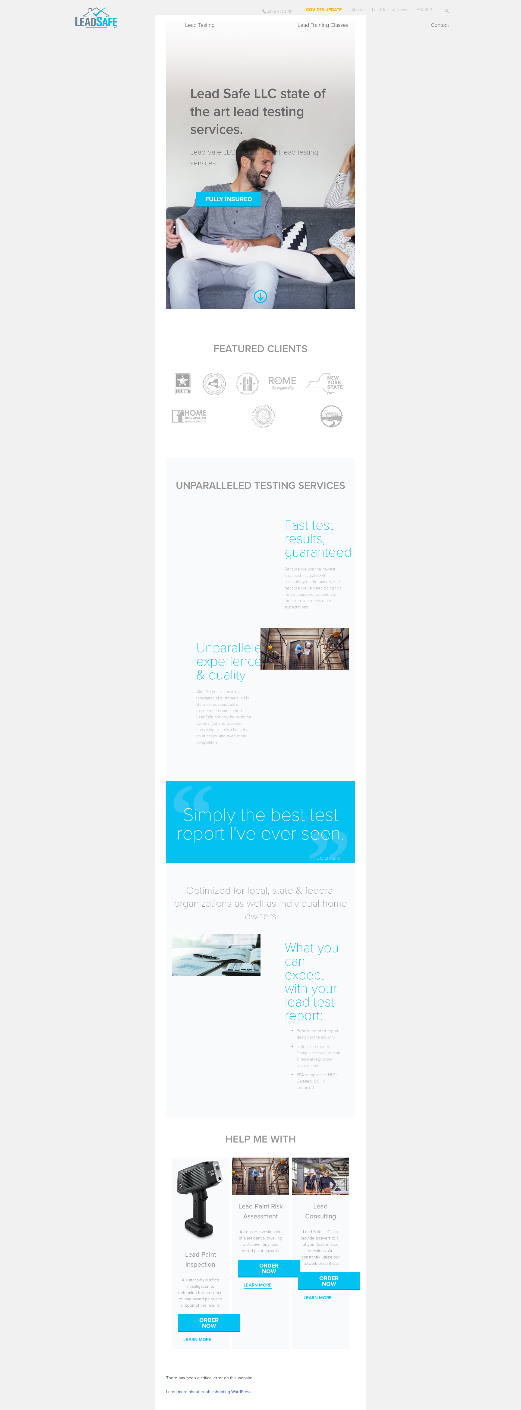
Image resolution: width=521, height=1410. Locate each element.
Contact (440, 24)
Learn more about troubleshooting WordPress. (209, 1392)
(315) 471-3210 (280, 11)
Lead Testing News (389, 9)
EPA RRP (424, 9)
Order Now (209, 1323)
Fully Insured (228, 199)
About (356, 9)
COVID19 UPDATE (324, 10)
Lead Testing (200, 24)
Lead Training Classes (323, 24)
